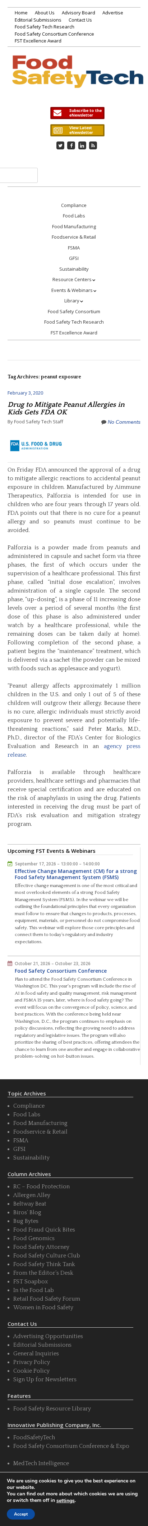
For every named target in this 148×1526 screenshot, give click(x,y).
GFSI (74, 258)
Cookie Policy (31, 1371)
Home (21, 12)
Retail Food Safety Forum (46, 1299)
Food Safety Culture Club (46, 1255)
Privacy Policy (31, 1362)
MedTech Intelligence (41, 1463)
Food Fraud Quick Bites (44, 1229)
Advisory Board (78, 12)
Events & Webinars (72, 290)
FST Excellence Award (38, 40)
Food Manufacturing (74, 226)
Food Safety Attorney (41, 1247)
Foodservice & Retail (74, 237)
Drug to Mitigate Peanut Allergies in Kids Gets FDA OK (66, 408)
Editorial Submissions (38, 20)
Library (71, 300)
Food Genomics (34, 1238)
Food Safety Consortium (74, 311)
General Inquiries (36, 1353)
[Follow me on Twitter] (60, 145)
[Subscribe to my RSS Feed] (93, 145)
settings (65, 1501)
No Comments (124, 422)
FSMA (74, 247)
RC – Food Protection (41, 1186)
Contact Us (80, 20)
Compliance (74, 205)
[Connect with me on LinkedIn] (82, 145)
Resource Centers (72, 279)
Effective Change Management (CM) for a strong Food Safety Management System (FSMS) (76, 874)
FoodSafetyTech (34, 1437)
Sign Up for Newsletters (45, 1379)
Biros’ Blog (27, 1212)
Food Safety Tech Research (44, 26)
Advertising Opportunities (48, 1336)
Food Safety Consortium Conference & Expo (71, 1446)
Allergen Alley (31, 1195)
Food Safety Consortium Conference (54, 34)
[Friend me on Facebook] (71, 145)
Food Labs (74, 215)
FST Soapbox (30, 1281)
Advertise (112, 12)
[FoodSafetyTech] (77, 78)
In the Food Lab (33, 1290)
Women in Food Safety (43, 1307)
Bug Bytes (25, 1221)
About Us (45, 12)
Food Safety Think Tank (44, 1264)
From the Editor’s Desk (43, 1273)
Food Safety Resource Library (52, 1408)
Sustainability (74, 269)
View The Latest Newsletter (77, 130)
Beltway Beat (29, 1204)
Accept (21, 1514)
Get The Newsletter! (77, 113)
